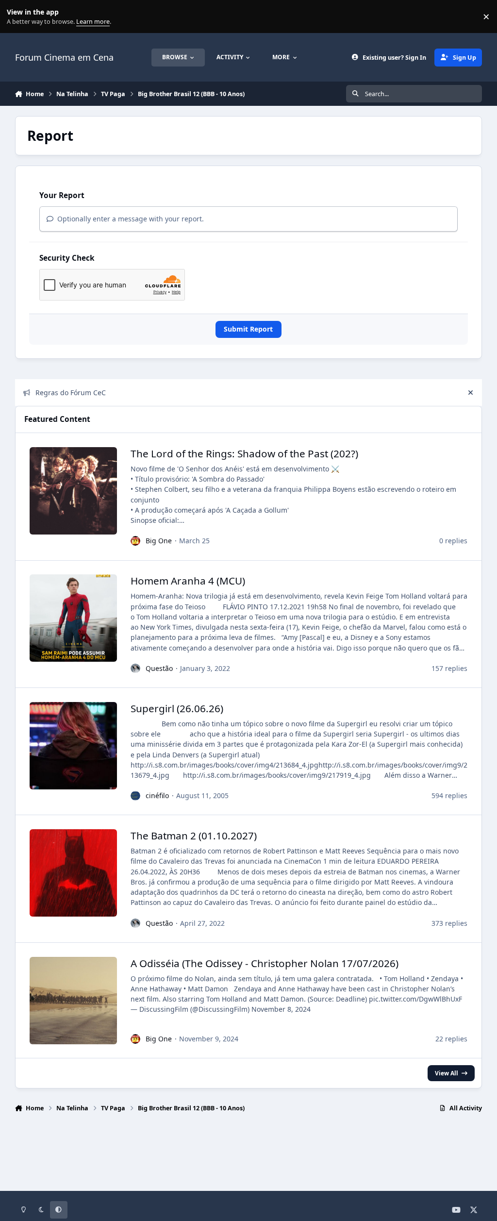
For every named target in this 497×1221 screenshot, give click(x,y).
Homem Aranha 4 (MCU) (188, 580)
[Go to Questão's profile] (135, 668)
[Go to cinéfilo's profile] (135, 796)
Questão (159, 668)
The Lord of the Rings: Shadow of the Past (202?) (244, 453)
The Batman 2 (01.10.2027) (194, 835)
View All (446, 1073)
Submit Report (248, 329)
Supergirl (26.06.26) (177, 708)
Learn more (18, 16)
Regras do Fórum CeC (70, 392)
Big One (159, 540)
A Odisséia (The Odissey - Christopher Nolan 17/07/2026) (264, 963)
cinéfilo (157, 795)
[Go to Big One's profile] (135, 541)
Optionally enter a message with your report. (129, 218)
